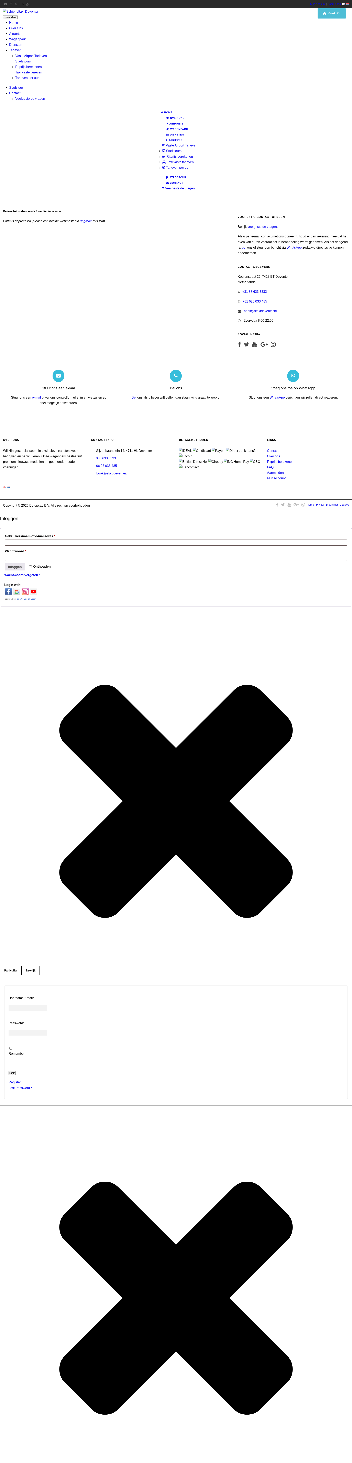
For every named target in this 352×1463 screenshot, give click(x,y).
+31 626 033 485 (255, 301)
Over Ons (16, 28)
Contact (14, 93)
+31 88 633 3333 (254, 291)
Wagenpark (17, 39)
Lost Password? (20, 1088)
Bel (134, 397)
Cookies (344, 504)
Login (12, 1072)
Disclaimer (332, 504)
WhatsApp (294, 247)
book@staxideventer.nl (260, 311)
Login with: (12, 585)
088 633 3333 (106, 458)
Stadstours (23, 61)
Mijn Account (318, 3)
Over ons (273, 456)
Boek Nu (333, 13)
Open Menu (10, 17)
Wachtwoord (22, 551)
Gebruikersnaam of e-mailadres (37, 536)
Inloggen (15, 567)
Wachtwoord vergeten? (22, 575)
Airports (14, 33)
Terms (311, 504)
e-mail (36, 397)
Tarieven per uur (27, 78)
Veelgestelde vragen (30, 98)
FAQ (270, 467)
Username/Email (21, 998)
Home (13, 22)
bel (244, 247)
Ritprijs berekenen (28, 67)
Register (15, 1082)
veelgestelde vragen (262, 226)
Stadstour (16, 87)
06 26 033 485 (106, 466)
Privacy (320, 504)
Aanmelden (334, 3)
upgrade (86, 221)
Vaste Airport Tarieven (31, 56)
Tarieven (15, 50)
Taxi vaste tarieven (28, 72)
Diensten (15, 44)
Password (16, 1023)
